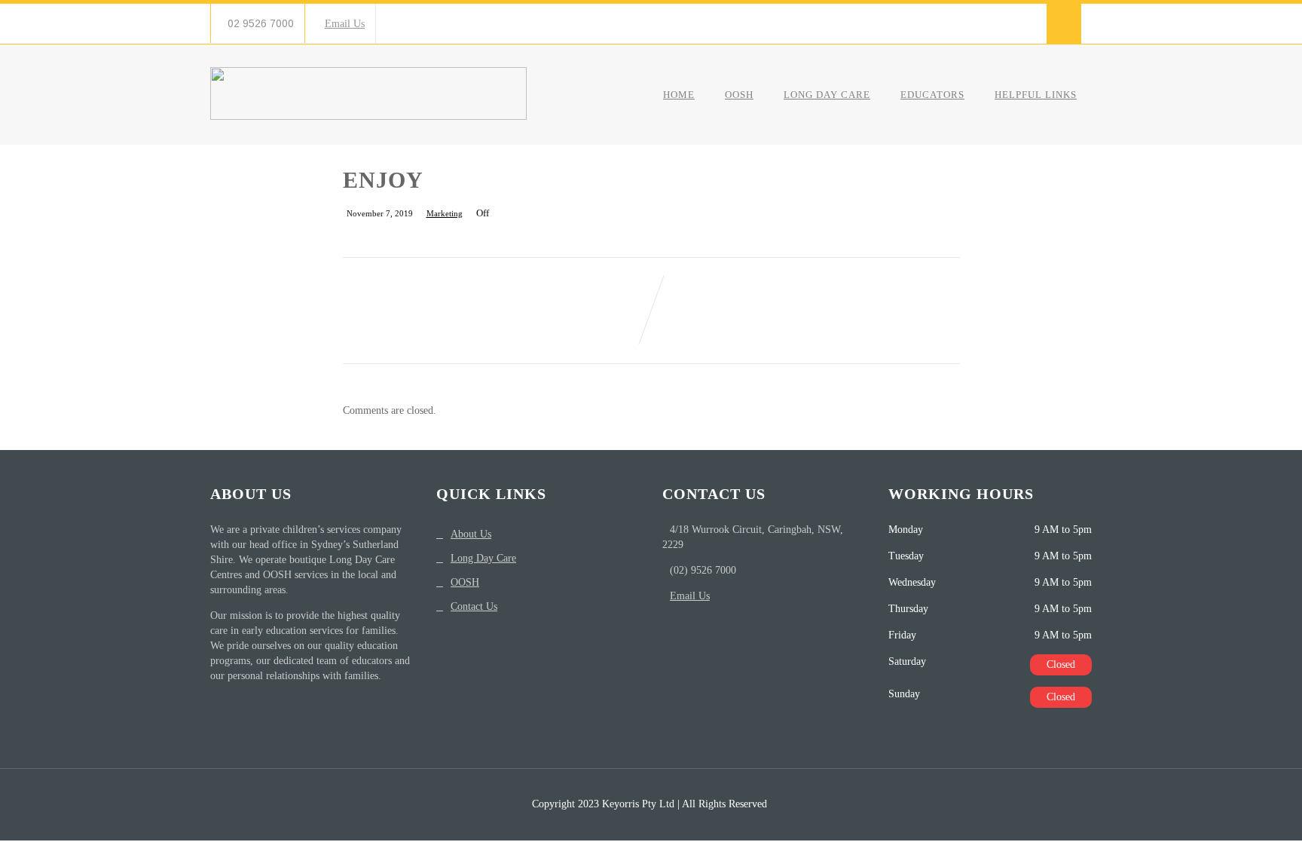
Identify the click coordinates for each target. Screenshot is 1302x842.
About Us (471, 534)
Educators (932, 94)
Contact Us (474, 606)
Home (679, 94)
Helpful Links (1036, 94)
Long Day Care (827, 94)
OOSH (739, 94)
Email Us (345, 23)
